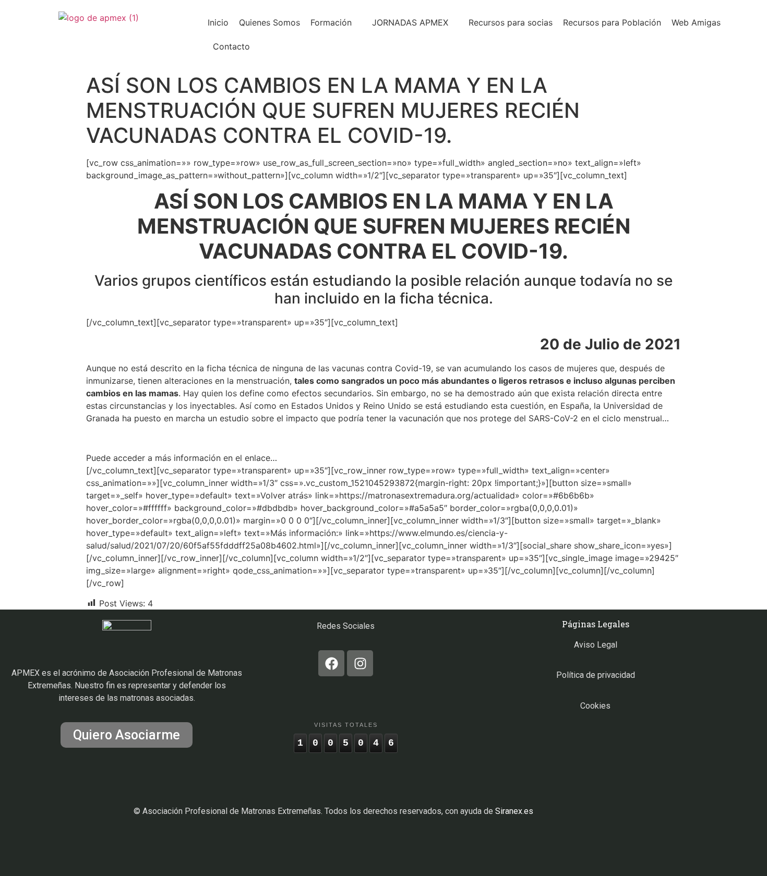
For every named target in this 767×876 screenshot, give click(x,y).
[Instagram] (360, 663)
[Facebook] (331, 663)
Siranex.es (514, 811)
